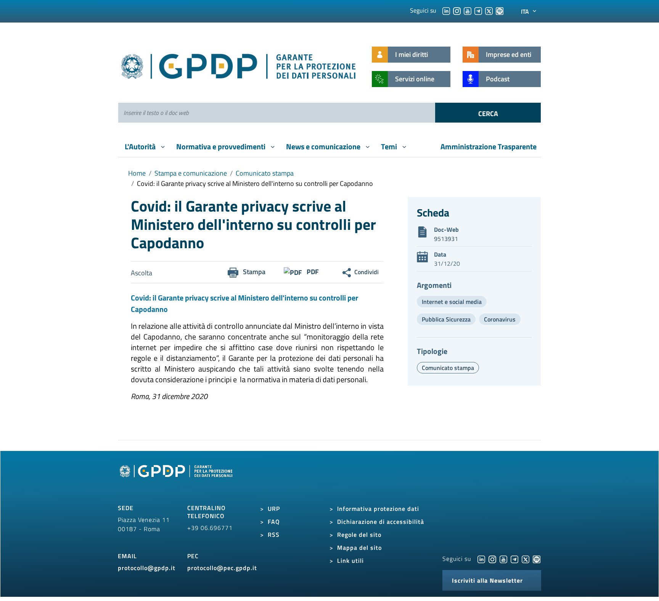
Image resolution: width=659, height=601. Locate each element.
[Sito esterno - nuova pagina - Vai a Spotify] (536, 558)
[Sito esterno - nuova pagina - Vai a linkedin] (481, 558)
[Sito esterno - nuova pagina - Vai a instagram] (492, 558)
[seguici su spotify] (499, 10)
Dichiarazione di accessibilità (380, 521)
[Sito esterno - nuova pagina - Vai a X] (525, 558)
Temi (390, 146)
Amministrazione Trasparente (488, 146)
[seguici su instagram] (457, 10)
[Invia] (488, 113)
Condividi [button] (366, 271)
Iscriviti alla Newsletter (487, 580)
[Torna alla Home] (239, 65)
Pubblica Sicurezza (446, 319)
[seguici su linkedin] (446, 10)
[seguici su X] (489, 10)
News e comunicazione (324, 146)
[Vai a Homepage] (177, 479)
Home (137, 173)
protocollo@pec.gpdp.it (222, 567)
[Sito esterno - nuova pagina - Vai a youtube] (503, 558)
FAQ (274, 521)
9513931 (446, 238)
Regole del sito (359, 534)
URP (274, 508)
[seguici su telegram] (478, 10)
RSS (274, 534)
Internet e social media (452, 301)
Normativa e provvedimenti (221, 146)
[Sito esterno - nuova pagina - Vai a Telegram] (514, 558)
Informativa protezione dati (378, 508)
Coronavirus (500, 319)
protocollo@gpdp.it (146, 567)
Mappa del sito (359, 547)
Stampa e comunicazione (190, 173)
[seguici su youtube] (467, 10)
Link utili (350, 560)
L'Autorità (141, 146)
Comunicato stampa (265, 173)
